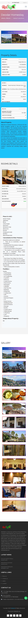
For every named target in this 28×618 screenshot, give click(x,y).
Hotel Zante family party (7, 566)
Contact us (5, 578)
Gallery (4, 581)
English (24, 2)
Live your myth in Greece (7, 558)
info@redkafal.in (10, 599)
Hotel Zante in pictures (6, 562)
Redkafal (13, 608)
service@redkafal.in (19, 599)
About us (4, 576)
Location (4, 583)
